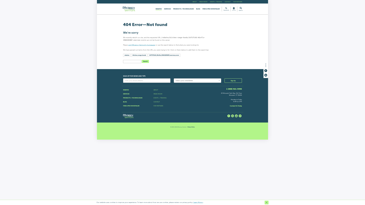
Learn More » (198, 202)
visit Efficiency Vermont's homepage (141, 45)
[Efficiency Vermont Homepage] (129, 9)
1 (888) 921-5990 (234, 89)
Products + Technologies (183, 9)
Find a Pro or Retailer (211, 9)
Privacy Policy (191, 127)
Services (167, 9)
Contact (228, 1)
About (194, 1)
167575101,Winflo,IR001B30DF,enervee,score (164, 55)
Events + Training (216, 1)
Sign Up (233, 81)
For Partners (237, 1)
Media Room (203, 1)
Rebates (159, 9)
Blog (198, 9)
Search (145, 61)
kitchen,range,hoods (139, 55)
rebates (126, 55)
